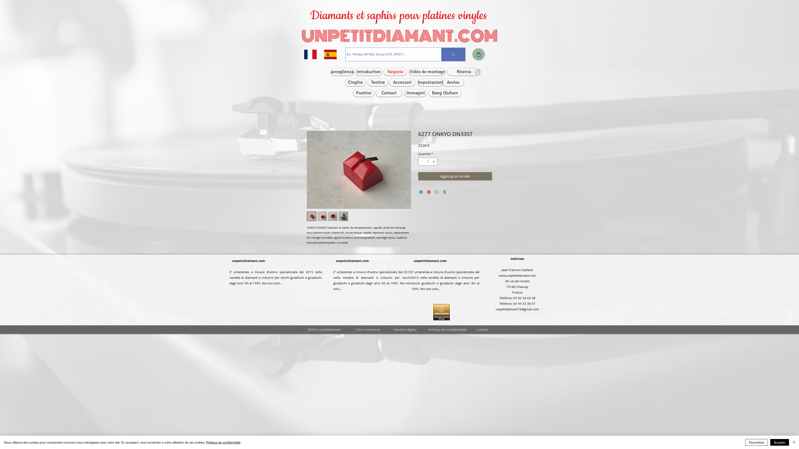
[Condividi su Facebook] (420, 192)
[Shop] (478, 54)
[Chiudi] (794, 442)
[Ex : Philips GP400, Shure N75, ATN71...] (453, 54)
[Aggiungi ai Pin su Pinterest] (428, 192)
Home (311, 116)
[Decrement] (421, 162)
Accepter (779, 442)
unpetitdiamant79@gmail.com (517, 310)
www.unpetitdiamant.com (517, 276)
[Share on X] (444, 192)
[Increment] (434, 162)
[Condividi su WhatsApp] (436, 192)
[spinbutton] (428, 162)
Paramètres (756, 442)
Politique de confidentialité (223, 442)
